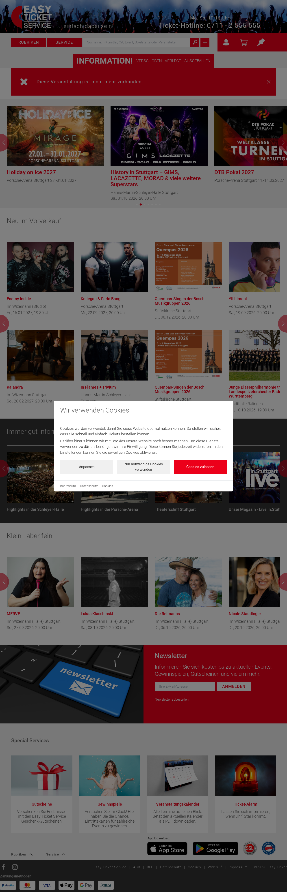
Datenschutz (89, 486)
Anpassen (87, 467)
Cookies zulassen (200, 467)
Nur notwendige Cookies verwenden (143, 467)
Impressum (68, 486)
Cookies (107, 486)
